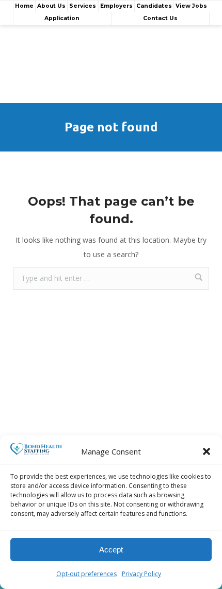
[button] (206, 451)
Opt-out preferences (86, 573)
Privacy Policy (141, 573)
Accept (111, 549)
